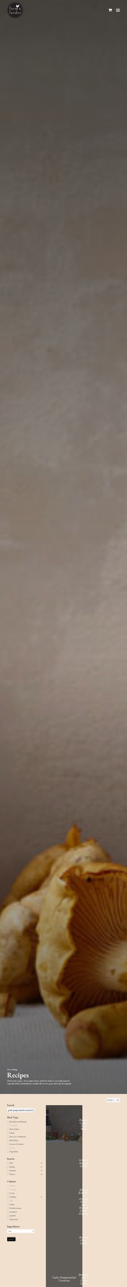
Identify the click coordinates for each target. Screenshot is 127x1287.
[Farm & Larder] (15, 10)
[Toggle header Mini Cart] (110, 10)
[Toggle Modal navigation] (118, 10)
